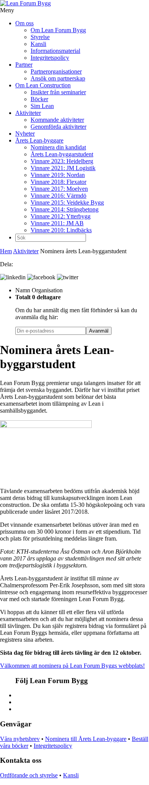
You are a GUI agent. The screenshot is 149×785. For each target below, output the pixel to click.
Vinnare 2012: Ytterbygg (61, 216)
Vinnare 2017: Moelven (59, 188)
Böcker (39, 99)
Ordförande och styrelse (29, 775)
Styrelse (40, 37)
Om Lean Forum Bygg (58, 30)
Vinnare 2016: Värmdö (58, 195)
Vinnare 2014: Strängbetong (65, 209)
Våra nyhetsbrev (20, 739)
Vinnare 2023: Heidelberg (62, 161)
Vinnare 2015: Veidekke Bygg (67, 202)
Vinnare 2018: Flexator (58, 182)
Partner (23, 64)
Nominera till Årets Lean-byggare (85, 739)
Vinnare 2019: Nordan (58, 175)
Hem (6, 251)
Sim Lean (42, 106)
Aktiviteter (28, 113)
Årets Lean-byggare (39, 140)
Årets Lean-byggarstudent (62, 154)
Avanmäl (99, 331)
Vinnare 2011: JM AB (57, 223)
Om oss (24, 23)
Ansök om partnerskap (58, 78)
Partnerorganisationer (56, 71)
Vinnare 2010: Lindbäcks (61, 230)
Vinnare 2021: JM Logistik (63, 168)
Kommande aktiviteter (57, 119)
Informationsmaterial (55, 51)
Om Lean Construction (43, 85)
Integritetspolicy (50, 57)
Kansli (38, 44)
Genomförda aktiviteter (58, 126)
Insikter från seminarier (58, 92)
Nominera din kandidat (58, 147)
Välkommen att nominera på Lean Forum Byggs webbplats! (72, 665)
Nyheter (25, 133)
